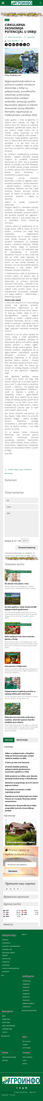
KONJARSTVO (26, 994)
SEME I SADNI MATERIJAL (8, 1026)
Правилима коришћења (15, 555)
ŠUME (3, 1016)
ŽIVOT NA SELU (27, 1041)
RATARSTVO (5, 940)
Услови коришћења (20, 1092)
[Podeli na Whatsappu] (20, 44)
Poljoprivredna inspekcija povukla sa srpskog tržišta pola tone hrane (20, 692)
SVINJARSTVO (26, 984)
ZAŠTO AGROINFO (27, 1057)
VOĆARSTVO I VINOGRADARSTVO (11, 946)
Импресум (5, 1095)
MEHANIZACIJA (5, 1036)
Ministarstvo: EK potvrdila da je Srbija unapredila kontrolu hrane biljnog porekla (20, 808)
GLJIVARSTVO (5, 972)
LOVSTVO (4, 1032)
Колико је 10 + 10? (13, 541)
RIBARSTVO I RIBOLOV (29, 1003)
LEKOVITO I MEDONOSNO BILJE (10, 968)
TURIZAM (25, 1045)
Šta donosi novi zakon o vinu (17, 584)
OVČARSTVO (26, 987)
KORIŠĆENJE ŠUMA (7, 1029)
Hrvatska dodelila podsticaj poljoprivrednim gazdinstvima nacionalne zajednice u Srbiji (17, 769)
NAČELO (25, 1064)
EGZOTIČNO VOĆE (7, 949)
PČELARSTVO (26, 1000)
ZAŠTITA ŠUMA (6, 1022)
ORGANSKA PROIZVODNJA (29, 1010)
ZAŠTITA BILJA (5, 965)
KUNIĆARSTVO (26, 1007)
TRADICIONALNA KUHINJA (9, 1057)
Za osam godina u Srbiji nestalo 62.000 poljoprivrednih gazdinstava (20, 608)
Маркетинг (32, 1092)
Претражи (12, 871)
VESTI (2, 975)
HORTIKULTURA (6, 959)
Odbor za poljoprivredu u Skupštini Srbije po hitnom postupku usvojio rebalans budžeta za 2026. (19, 756)
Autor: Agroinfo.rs (13, 41)
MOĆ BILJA (5, 1060)
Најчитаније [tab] (22, 740)
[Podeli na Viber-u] (24, 44)
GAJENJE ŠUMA (6, 1019)
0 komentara (31, 37)
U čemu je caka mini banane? (17, 762)
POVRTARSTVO (6, 943)
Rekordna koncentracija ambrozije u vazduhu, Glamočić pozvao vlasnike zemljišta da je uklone (20, 719)
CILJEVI (24, 1060)
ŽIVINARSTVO (26, 997)
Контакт (12, 1095)
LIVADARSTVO (6, 962)
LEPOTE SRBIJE (26, 1048)
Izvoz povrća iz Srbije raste (16, 666)
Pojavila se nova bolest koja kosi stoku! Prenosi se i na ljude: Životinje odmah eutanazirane (21, 798)
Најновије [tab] (9, 740)
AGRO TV (24, 934)
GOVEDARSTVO (27, 981)
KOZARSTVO (26, 990)
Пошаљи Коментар (26, 547)
